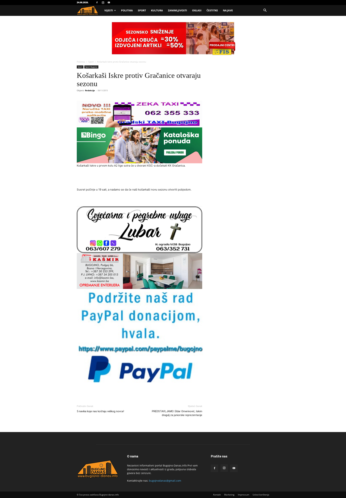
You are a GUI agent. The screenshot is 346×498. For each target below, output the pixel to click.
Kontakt (217, 494)
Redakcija (90, 90)
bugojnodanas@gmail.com (165, 480)
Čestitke (212, 10)
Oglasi (196, 10)
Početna (81, 61)
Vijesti (108, 10)
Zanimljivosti (177, 10)
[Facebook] (97, 2)
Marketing (229, 494)
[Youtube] (109, 2)
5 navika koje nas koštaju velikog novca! (100, 411)
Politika (127, 10)
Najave (228, 10)
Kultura (157, 10)
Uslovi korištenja (261, 494)
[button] (265, 10)
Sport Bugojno (91, 67)
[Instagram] (103, 2)
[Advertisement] (139, 178)
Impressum (243, 494)
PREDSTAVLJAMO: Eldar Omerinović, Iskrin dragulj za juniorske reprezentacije (177, 413)
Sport (142, 10)
